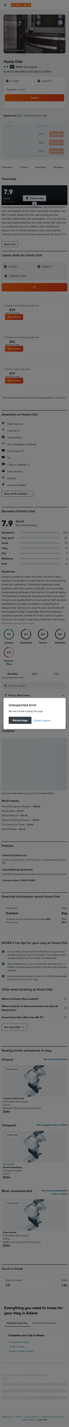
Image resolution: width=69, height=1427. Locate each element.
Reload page (20, 720)
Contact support (42, 720)
